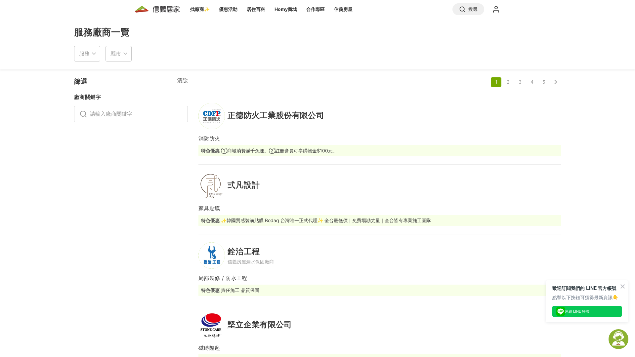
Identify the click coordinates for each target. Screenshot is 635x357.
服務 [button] (84, 53)
